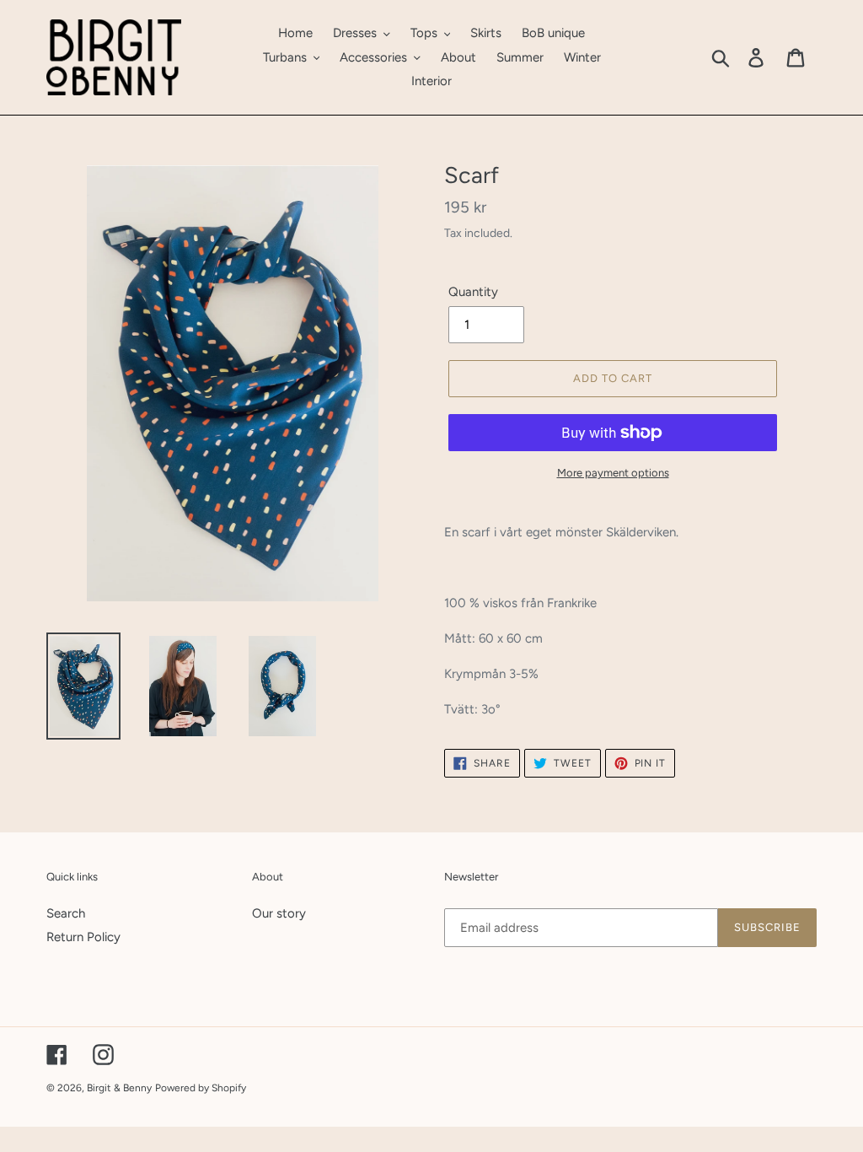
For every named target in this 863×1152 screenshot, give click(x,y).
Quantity (473, 291)
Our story (279, 913)
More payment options (613, 472)
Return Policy (83, 937)
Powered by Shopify (200, 1088)
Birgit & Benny (119, 1088)
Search (65, 913)
